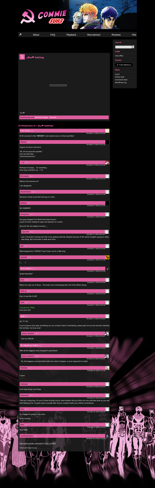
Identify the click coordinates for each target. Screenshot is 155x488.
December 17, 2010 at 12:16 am (95, 133)
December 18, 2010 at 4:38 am (96, 358)
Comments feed (121, 80)
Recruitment (93, 34)
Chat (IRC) (119, 56)
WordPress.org (121, 82)
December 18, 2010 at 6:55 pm (96, 411)
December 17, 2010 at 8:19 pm (96, 336)
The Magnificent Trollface (29, 345)
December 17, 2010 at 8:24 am (96, 234)
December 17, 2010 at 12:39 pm (95, 318)
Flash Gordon (25, 131)
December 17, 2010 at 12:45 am (95, 178)
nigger (23, 316)
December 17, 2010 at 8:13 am (96, 271)
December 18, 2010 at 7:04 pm (96, 427)
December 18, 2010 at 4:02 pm (96, 398)
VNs (134, 34)
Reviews (116, 34)
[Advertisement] (64, 44)
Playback (71, 34)
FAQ (52, 34)
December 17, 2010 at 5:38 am (96, 217)
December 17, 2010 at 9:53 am (96, 305)
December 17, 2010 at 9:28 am (96, 282)
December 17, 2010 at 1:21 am (96, 194)
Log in (117, 74)
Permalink (52, 117)
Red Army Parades (41, 117)
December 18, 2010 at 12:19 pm (95, 386)
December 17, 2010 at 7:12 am (96, 260)
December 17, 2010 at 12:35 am (95, 165)
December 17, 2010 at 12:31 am (95, 144)
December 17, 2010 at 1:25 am (96, 205)
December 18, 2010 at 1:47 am (96, 370)
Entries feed (119, 77)
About (36, 34)
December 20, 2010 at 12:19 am (95, 438)
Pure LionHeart (26, 268)
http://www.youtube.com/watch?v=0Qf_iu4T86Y (38, 443)
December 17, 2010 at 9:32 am (96, 293)
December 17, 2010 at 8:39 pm (96, 348)
